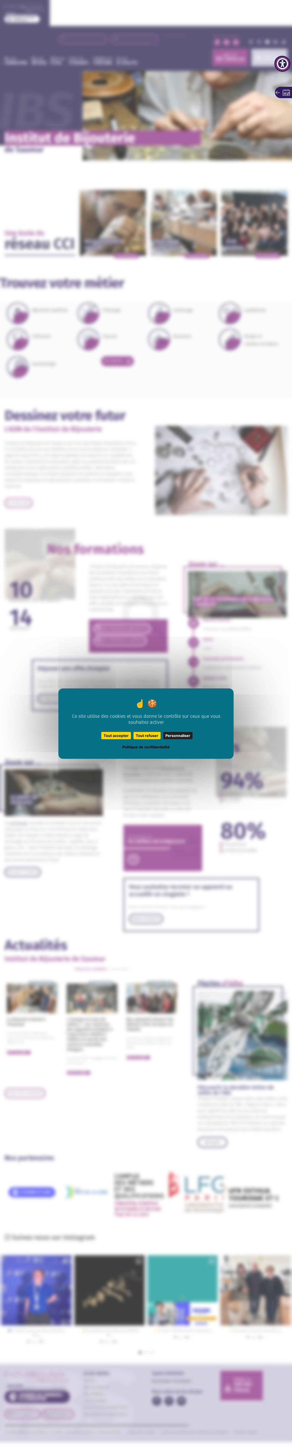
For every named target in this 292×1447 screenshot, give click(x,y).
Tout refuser (147, 735)
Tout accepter (116, 735)
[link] (282, 64)
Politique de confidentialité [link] (146, 747)
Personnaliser (177, 735)
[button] (283, 92)
